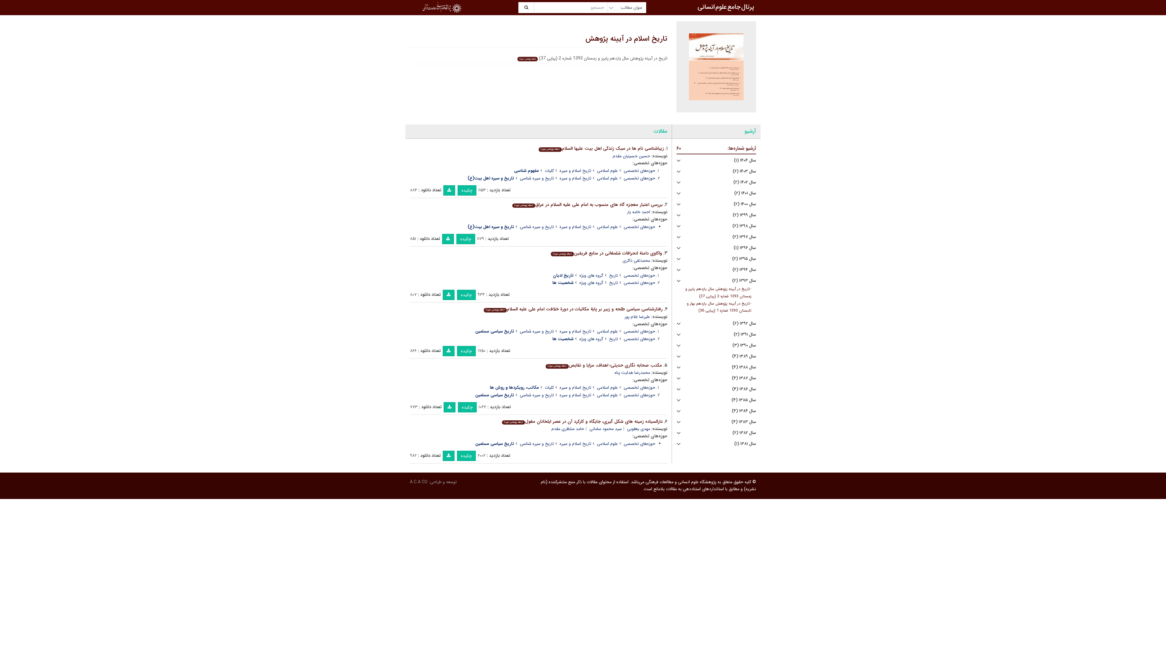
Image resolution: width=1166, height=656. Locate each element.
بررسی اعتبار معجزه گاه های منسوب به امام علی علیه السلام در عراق (588, 204)
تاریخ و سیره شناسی (537, 178)
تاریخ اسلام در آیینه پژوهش (626, 39)
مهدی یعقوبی (638, 428)
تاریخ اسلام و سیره (575, 170)
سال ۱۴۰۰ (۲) (745, 204)
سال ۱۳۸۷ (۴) (744, 378)
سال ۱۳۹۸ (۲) (744, 226)
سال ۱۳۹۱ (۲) (745, 334)
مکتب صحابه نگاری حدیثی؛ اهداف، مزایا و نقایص (605, 365)
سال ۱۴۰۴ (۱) (745, 160)
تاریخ (613, 275)
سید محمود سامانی (605, 428)
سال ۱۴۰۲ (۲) (744, 182)
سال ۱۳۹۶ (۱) (745, 248)
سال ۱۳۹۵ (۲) (744, 259)
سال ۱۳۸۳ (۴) (743, 422)
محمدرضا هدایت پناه (632, 372)
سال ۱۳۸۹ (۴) (744, 356)
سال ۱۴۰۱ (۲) (745, 193)
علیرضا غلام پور (637, 316)
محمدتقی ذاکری (636, 260)
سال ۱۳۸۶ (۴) (744, 389)
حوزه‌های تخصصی (639, 170)
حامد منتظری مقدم (567, 428)
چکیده (467, 190)
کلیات (549, 170)
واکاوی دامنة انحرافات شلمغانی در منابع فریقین (607, 253)
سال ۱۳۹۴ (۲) (744, 270)
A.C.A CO (419, 482)
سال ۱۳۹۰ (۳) (744, 345)
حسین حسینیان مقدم (631, 156)
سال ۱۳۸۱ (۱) (745, 444)
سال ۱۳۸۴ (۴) (744, 411)
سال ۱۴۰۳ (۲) (744, 171)
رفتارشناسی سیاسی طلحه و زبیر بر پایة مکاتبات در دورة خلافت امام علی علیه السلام (574, 309)
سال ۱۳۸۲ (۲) (744, 433)
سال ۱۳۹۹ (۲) (744, 215)
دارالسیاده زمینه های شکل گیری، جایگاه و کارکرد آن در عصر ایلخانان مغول (583, 421)
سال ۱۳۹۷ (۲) (744, 237)
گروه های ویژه (591, 275)
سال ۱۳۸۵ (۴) (743, 400)
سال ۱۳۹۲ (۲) (744, 323)
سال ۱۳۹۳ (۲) (744, 281)
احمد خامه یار (638, 212)
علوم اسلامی (607, 170)
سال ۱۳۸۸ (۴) (744, 367)
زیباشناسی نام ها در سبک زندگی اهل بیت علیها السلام (602, 148)
